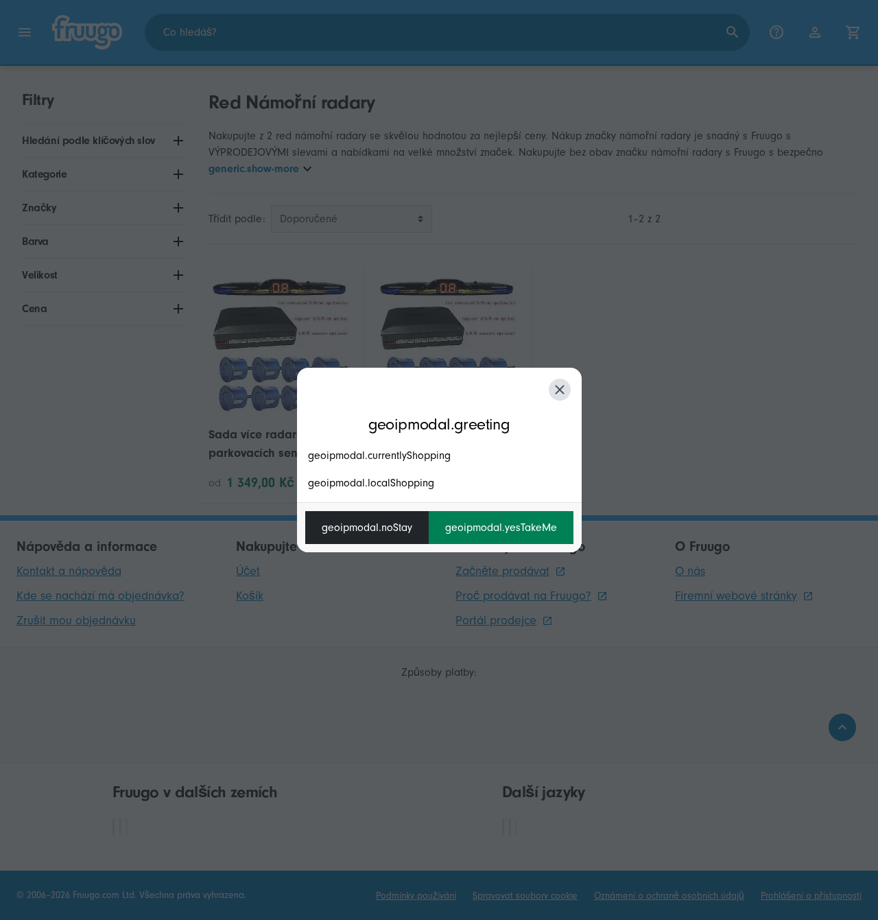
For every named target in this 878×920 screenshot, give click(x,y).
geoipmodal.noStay (367, 527)
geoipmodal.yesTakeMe (501, 527)
